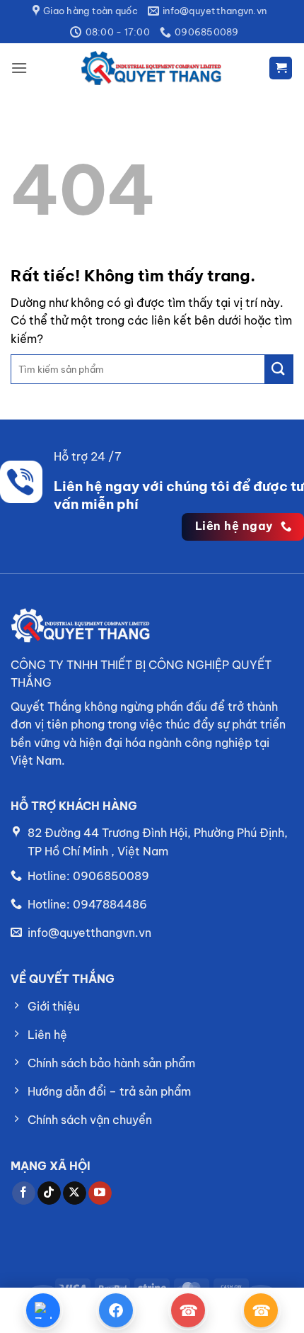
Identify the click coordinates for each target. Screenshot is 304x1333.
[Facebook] (116, 1310)
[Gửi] (278, 369)
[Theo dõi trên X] (74, 1193)
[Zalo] (43, 1310)
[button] (19, 67)
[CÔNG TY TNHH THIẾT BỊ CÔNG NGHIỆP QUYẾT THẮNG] (152, 68)
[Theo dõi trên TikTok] (49, 1193)
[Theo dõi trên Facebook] (23, 1193)
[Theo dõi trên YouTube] (100, 1193)
